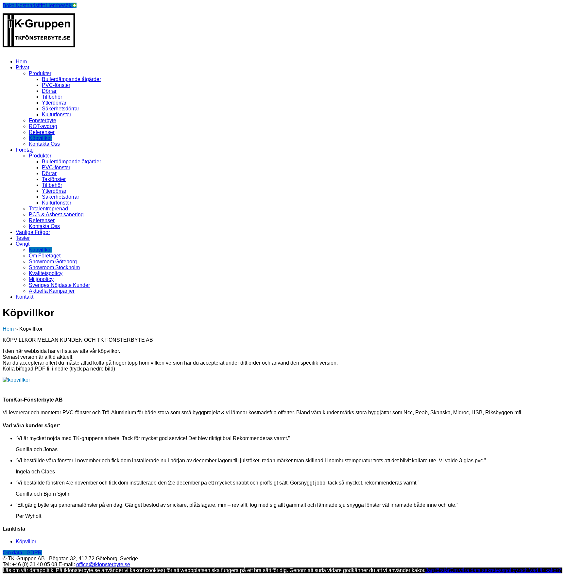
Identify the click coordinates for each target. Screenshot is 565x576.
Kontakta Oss (44, 144)
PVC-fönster (56, 85)
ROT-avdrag (43, 126)
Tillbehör (52, 97)
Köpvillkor (40, 138)
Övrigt (22, 244)
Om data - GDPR (22, 552)
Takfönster (54, 179)
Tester (23, 238)
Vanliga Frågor (33, 232)
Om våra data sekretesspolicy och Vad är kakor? (505, 570)
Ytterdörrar (54, 103)
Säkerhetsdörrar (60, 108)
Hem (21, 61)
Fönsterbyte (42, 120)
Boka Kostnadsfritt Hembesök (38, 5)
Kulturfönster (56, 114)
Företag (25, 150)
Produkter (40, 73)
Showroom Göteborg (53, 261)
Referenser (42, 132)
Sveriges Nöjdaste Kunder (59, 285)
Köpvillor (26, 541)
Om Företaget (44, 255)
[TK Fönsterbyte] (39, 45)
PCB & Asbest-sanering (56, 214)
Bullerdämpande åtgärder (71, 79)
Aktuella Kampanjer (52, 291)
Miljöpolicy (41, 279)
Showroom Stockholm (54, 267)
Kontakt (24, 297)
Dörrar (49, 91)
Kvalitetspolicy (45, 273)
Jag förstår (437, 570)
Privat (22, 67)
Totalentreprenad (48, 208)
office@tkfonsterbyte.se (103, 564)
